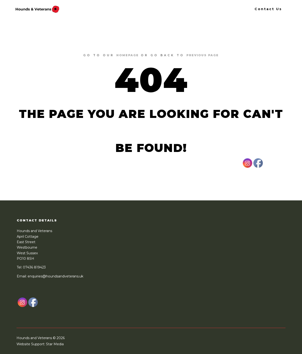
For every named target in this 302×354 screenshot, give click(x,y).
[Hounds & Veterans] (37, 9)
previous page (202, 55)
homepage (127, 55)
